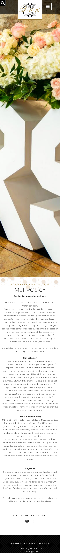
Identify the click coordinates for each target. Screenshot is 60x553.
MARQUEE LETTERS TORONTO (30, 284)
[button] (48, 6)
